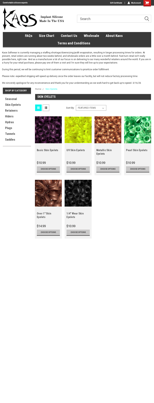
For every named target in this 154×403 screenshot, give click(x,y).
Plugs (8, 128)
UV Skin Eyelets (75, 150)
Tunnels (10, 134)
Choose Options (48, 169)
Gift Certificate (116, 3)
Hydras (9, 122)
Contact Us (69, 36)
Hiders (9, 116)
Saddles (10, 139)
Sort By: (70, 107)
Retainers (11, 110)
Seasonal (11, 99)
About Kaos (114, 36)
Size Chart (46, 36)
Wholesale (91, 36)
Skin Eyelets (13, 105)
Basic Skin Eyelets (47, 150)
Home (38, 89)
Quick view (48, 140)
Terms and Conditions (73, 43)
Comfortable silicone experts (15, 3)
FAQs (28, 36)
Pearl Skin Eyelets (136, 150)
